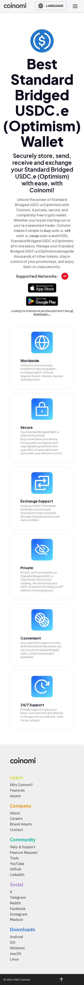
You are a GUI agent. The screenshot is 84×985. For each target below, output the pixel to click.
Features (17, 790)
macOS (15, 953)
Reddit (15, 903)
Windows (17, 948)
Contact (16, 829)
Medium (16, 919)
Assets (15, 796)
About (15, 813)
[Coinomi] (14, 7)
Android (16, 936)
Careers (16, 818)
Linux (14, 959)
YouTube (17, 863)
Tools (14, 858)
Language (54, 6)
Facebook (17, 908)
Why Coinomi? (21, 784)
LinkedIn (17, 874)
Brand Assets (21, 824)
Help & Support (22, 847)
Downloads (22, 929)
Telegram (18, 897)
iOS (12, 942)
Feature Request (24, 852)
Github (15, 869)
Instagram (19, 914)
